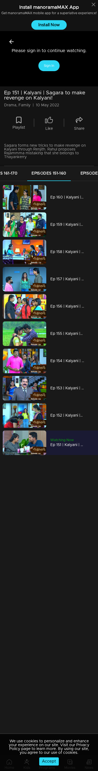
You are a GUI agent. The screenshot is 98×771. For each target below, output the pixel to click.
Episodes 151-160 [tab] (49, 173)
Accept (49, 761)
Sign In (49, 65)
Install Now (49, 25)
